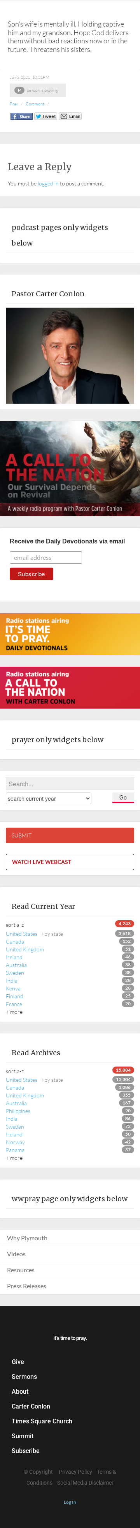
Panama (15, 1150)
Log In (70, 1502)
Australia (16, 965)
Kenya (13, 988)
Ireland (14, 957)
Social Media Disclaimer (85, 1483)
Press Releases (26, 1285)
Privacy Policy (75, 1472)
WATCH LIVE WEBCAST (41, 861)
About (20, 1391)
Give (18, 1362)
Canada (15, 941)
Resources (21, 1269)
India (12, 980)
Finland (14, 996)
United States (34, 933)
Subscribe (26, 1451)
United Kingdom (25, 949)
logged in (48, 183)
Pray (14, 104)
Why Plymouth (27, 1237)
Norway (15, 1142)
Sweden (15, 972)
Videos (16, 1253)
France (14, 1004)
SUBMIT (22, 835)
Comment (35, 104)
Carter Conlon (31, 1406)
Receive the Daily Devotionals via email (67, 541)
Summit (22, 1436)
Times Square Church (42, 1421)
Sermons (24, 1376)
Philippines (18, 1111)
